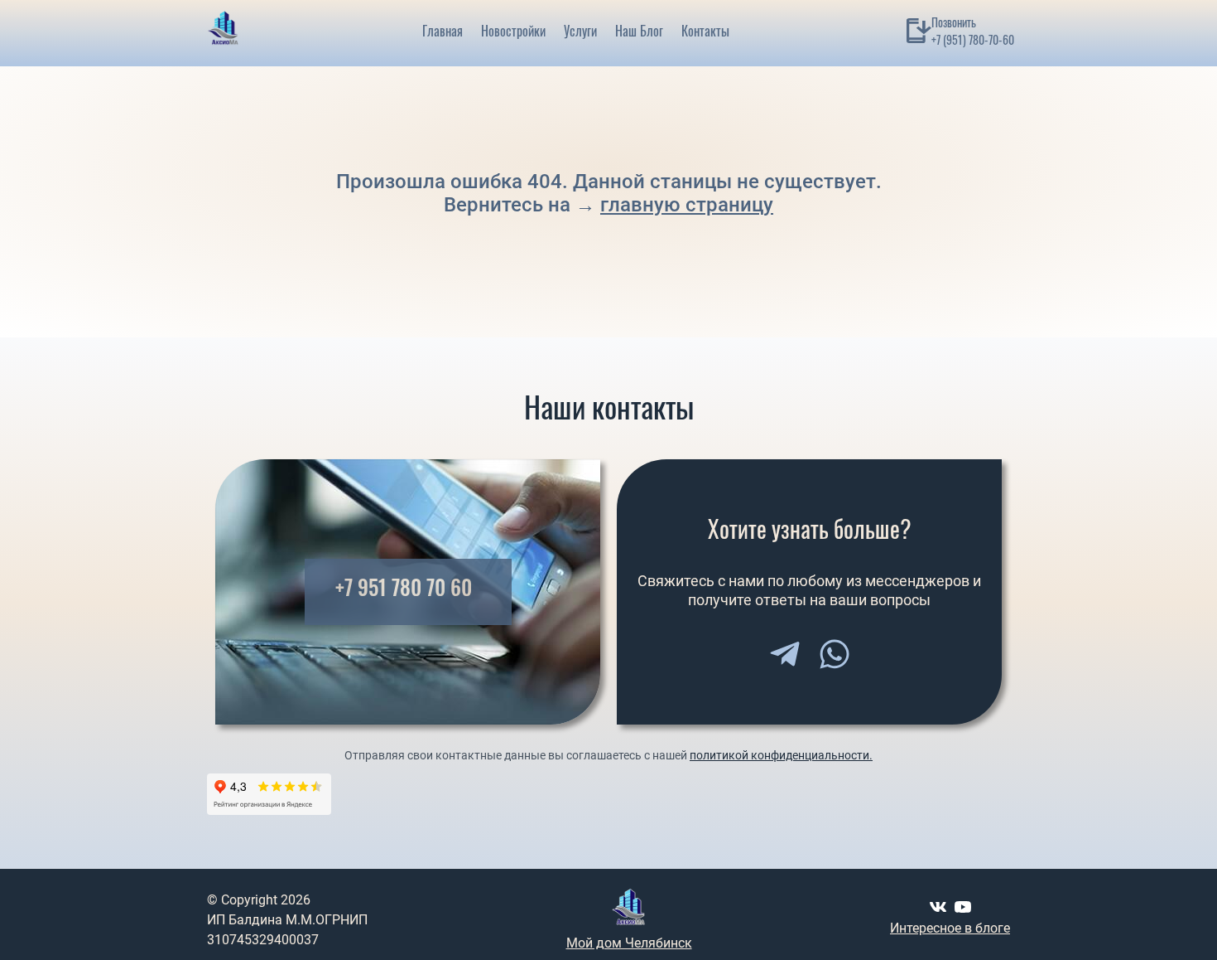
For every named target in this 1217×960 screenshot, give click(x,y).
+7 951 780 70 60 (403, 587)
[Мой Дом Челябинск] (223, 30)
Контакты (705, 31)
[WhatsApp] (834, 654)
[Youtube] (963, 907)
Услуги (580, 31)
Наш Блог (639, 31)
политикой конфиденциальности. (781, 755)
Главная (442, 31)
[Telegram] (784, 654)
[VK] (938, 907)
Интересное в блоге (950, 928)
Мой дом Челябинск (629, 943)
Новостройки (513, 31)
